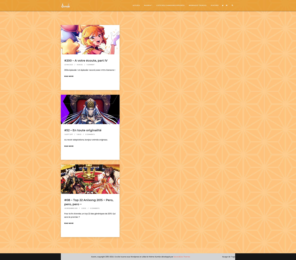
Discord (215, 5)
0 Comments (90, 134)
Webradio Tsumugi (198, 5)
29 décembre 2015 (70, 208)
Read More (69, 76)
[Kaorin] (65, 5)
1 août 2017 (68, 134)
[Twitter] (223, 5)
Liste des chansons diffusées (170, 5)
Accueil (136, 5)
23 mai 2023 (68, 64)
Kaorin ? (148, 5)
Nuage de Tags (228, 257)
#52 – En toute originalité (82, 130)
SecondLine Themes (182, 257)
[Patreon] (227, 5)
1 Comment (91, 64)
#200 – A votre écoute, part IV (86, 60)
